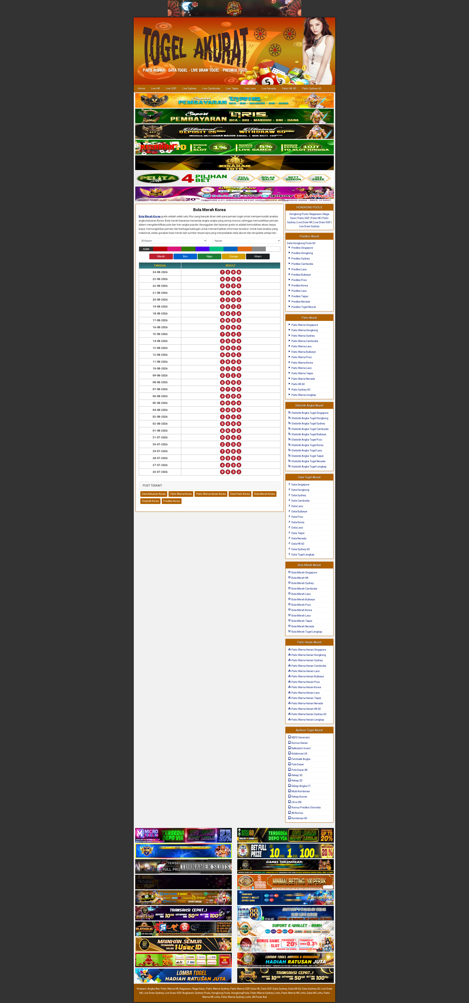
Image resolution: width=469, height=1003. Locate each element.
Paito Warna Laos (301, 346)
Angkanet (188, 992)
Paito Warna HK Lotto (293, 992)
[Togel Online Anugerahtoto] (285, 898)
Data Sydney (298, 495)
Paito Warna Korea (181, 493)
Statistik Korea (150, 501)
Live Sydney (189, 88)
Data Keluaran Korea (154, 493)
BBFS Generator (300, 737)
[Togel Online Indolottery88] (285, 913)
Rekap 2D (296, 780)
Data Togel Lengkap (302, 554)
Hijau (209, 256)
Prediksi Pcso (299, 280)
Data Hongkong (300, 489)
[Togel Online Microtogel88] (183, 835)
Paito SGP (303, 218)
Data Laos (297, 506)
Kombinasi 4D (299, 818)
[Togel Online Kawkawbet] (183, 866)
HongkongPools (240, 992)
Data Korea (297, 522)
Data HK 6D (297, 543)
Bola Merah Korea (209, 209)
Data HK (255, 988)
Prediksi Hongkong (302, 253)
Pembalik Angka (300, 759)
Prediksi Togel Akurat (303, 306)
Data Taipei (297, 533)
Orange (233, 256)
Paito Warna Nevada (303, 378)
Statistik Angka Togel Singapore (309, 412)
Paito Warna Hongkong (304, 330)
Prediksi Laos (299, 269)
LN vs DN (296, 802)
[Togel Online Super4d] (234, 131)
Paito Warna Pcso (301, 357)
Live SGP (171, 88)
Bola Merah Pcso (301, 604)
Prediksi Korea (171, 501)
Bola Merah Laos (301, 593)
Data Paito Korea (240, 493)
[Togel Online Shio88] (285, 960)
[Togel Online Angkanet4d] (285, 929)
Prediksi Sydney (300, 258)
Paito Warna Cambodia (304, 341)
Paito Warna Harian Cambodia (308, 665)
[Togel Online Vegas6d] (183, 882)
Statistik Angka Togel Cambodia (309, 429)
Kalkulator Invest (301, 748)
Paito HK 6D (289, 88)
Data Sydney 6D (300, 549)
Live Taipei (232, 88)
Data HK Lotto (315, 992)
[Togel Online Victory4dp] (183, 851)
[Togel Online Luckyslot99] (285, 851)
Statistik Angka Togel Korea (307, 445)
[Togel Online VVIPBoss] (234, 100)
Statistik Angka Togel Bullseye (308, 434)
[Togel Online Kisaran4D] (234, 147)
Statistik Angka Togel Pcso (306, 439)
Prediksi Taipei (299, 296)
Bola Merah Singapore (304, 572)
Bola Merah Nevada (302, 626)
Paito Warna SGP (240, 988)
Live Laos (250, 88)
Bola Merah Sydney (302, 583)
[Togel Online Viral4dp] (234, 194)
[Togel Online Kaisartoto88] (183, 960)
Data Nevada (298, 538)
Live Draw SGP (322, 222)
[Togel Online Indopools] (285, 944)
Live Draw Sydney (309, 226)
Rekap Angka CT (301, 786)
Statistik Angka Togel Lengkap (308, 466)
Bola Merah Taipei (301, 620)
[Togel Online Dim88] (234, 116)
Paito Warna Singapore (304, 324)
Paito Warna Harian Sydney (307, 660)
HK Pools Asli (259, 996)
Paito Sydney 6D (312, 88)
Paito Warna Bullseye (303, 351)
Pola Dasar (297, 764)
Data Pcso (297, 516)
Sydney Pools (202, 992)
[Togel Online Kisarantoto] (234, 162)
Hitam (257, 256)
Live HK (155, 88)
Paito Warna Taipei (302, 373)
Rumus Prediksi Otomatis (306, 807)
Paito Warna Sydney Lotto (265, 992)
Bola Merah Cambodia (304, 588)
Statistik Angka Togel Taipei (307, 455)
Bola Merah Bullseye (303, 599)
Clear (146, 249)
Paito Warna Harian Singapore (308, 649)
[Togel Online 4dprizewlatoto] (183, 944)
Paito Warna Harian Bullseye (307, 676)
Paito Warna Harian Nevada (307, 703)
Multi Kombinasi (300, 791)
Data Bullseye (299, 511)
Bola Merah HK (299, 577)
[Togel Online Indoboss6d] (285, 835)
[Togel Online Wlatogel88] (183, 929)
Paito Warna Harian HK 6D (306, 708)
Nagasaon (316, 214)
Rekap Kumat (299, 796)
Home (141, 88)
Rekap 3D (296, 775)
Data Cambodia (300, 500)
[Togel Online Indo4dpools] (183, 975)
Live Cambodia (211, 88)
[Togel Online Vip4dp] (285, 866)
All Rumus (297, 812)
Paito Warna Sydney (303, 335)
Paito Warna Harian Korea (211, 493)
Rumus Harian (299, 742)
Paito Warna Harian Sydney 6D (308, 714)
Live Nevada (269, 88)
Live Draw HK (304, 222)
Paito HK (316, 218)
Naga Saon (198, 988)
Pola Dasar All (299, 769)
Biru (185, 256)
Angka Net (153, 988)
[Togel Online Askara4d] (183, 898)
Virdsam (141, 988)
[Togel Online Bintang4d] (183, 913)
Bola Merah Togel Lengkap (306, 631)
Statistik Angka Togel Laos (306, 450)
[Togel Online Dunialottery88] (285, 882)
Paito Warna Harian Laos (305, 671)
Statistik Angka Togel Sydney (308, 423)
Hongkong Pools (298, 214)
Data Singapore (300, 484)
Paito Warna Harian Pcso (305, 681)
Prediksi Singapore (302, 247)
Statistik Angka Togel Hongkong (309, 418)
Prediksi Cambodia (302, 263)
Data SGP (266, 988)
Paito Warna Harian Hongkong (308, 655)
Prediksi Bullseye (301, 274)
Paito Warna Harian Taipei (306, 698)
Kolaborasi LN (299, 753)
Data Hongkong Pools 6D (301, 243)
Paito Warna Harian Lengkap (307, 719)
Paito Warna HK (169, 988)
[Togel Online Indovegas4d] (285, 975)
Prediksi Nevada (300, 301)
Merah (161, 256)
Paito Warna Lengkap (303, 394)
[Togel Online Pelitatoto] (234, 178)
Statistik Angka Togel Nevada (308, 461)
